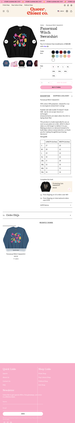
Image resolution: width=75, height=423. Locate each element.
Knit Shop (42, 385)
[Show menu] (3, 11)
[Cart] (71, 11)
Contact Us (6, 381)
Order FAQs (12, 215)
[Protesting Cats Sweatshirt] (45, 186)
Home (42, 25)
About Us (6, 377)
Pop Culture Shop (17, 5)
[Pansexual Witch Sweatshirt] (16, 239)
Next (34, 41)
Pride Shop (6, 5)
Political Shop (28, 5)
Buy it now (56, 87)
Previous (6, 41)
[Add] (69, 189)
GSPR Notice (44, 205)
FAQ (4, 385)
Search (5, 374)
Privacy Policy (31, 418)
